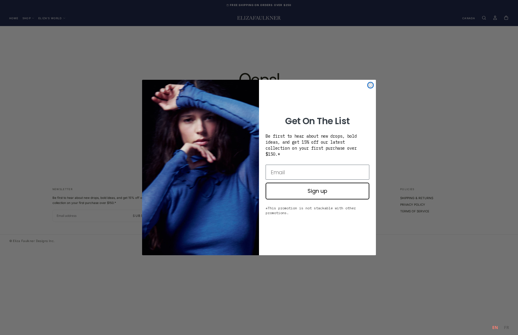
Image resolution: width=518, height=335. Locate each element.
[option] (506, 328)
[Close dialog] (371, 85)
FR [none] (506, 327)
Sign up (317, 191)
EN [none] (495, 327)
